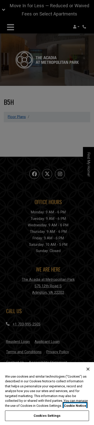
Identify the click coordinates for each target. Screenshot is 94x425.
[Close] (87, 369)
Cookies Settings (47, 416)
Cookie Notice (75, 406)
